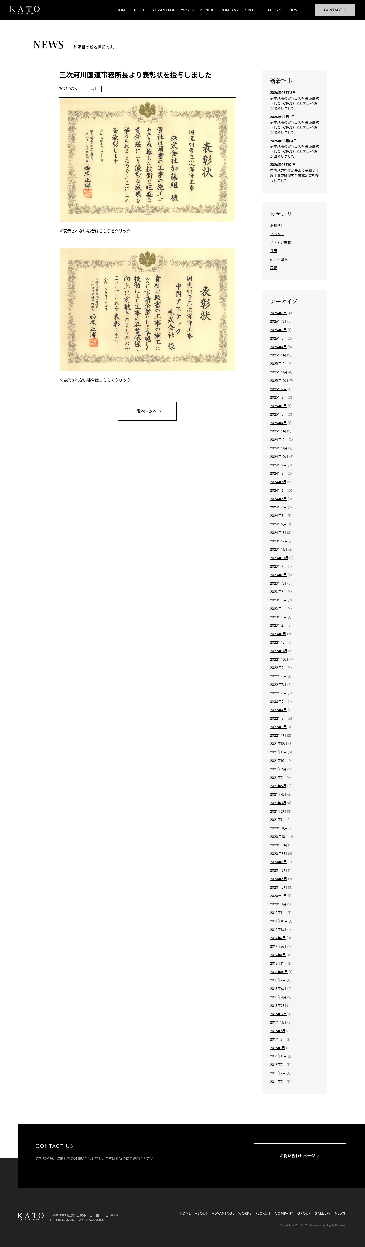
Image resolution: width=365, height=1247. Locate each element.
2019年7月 (278, 937)
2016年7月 (278, 1064)
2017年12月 (278, 1013)
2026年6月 (278, 329)
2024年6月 (278, 490)
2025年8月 (278, 397)
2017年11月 (278, 1022)
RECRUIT (263, 1213)
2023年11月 (278, 549)
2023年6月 (278, 591)
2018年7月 (278, 979)
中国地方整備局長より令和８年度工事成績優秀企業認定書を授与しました (294, 175)
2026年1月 (278, 354)
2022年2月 (278, 726)
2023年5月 (278, 599)
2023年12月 (279, 540)
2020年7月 (278, 861)
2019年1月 (278, 954)
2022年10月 (279, 659)
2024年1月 (278, 532)
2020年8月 (278, 853)
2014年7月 (278, 1081)
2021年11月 (278, 751)
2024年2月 (278, 523)
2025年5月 (278, 414)
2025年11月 (278, 371)
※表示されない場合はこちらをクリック (95, 231)
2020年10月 (279, 836)
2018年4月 (278, 996)
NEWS (340, 1213)
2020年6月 (278, 870)
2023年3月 (278, 616)
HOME (185, 1213)
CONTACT (333, 9)
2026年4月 (278, 346)
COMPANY (284, 1213)
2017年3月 (278, 1039)
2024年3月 (278, 515)
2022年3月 (278, 718)
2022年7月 (278, 684)
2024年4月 (278, 507)
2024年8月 (278, 473)
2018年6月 (278, 988)
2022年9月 (278, 667)
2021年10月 (279, 760)
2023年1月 (278, 633)
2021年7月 (278, 777)
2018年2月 (278, 1005)
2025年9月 (278, 388)
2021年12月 (278, 743)
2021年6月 (278, 785)
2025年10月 (279, 380)
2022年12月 (279, 642)
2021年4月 (278, 794)
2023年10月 (279, 557)
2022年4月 (278, 709)
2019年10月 (279, 920)
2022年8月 (278, 675)
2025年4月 (278, 422)
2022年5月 (278, 701)
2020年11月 (279, 827)
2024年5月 (278, 498)
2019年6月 (278, 946)
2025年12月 (279, 363)
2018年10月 (279, 971)
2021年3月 (278, 802)
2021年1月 (278, 819)
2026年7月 (278, 321)
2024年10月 (279, 456)
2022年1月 (278, 735)
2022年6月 (278, 692)
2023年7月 (278, 583)
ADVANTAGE (223, 1213)
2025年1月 (278, 431)
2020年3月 (278, 887)
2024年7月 (278, 481)
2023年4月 (278, 608)
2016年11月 (278, 1055)
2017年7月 (277, 1030)
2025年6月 (278, 405)
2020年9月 (278, 844)
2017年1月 (277, 1047)
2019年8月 (278, 929)
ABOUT (201, 1213)
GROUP (304, 1213)
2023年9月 (278, 566)
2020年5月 (278, 878)
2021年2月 (278, 811)
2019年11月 (278, 912)
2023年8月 (278, 574)
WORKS (245, 1213)
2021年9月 (278, 768)
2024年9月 (278, 464)
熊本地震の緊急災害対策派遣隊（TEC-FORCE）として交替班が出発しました (294, 103)
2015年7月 (278, 1072)
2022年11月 (278, 650)
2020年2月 (278, 895)
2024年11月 (278, 447)
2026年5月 (278, 338)
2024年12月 (279, 439)
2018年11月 (278, 963)
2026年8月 (278, 312)
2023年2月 (278, 625)
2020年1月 (278, 903)
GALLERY (323, 1213)
